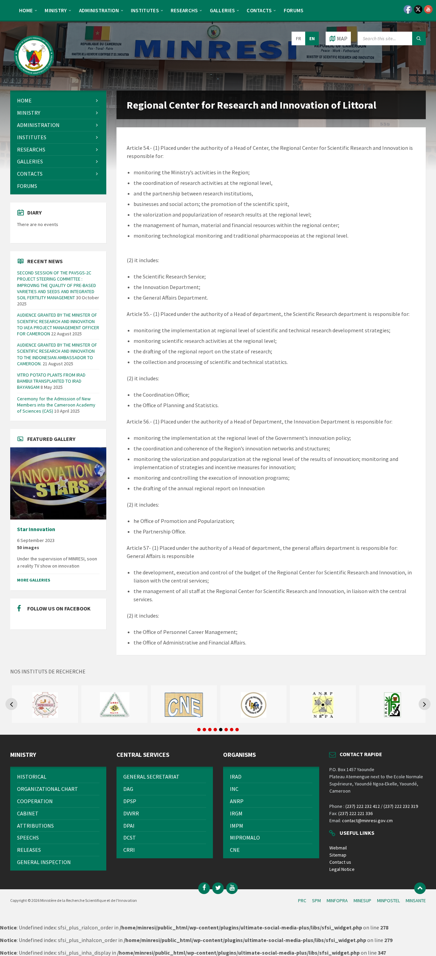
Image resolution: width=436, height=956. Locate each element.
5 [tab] (220, 729)
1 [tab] (199, 729)
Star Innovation (36, 529)
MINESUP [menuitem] (362, 900)
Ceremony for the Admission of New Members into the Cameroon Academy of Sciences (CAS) (56, 405)
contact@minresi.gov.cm (367, 820)
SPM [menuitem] (316, 900)
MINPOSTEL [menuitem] (388, 900)
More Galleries (33, 580)
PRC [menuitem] (302, 900)
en (312, 38)
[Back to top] (420, 888)
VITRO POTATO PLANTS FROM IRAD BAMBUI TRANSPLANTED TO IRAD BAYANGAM (51, 381)
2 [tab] (204, 729)
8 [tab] (237, 729)
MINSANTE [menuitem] (416, 900)
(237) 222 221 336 (355, 813)
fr (298, 38)
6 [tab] (226, 729)
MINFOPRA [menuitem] (337, 900)
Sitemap (337, 855)
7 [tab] (231, 729)
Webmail (338, 848)
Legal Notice (342, 869)
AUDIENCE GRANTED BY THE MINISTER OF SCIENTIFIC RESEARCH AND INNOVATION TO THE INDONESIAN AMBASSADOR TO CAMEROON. (57, 354)
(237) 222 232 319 (401, 806)
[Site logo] (34, 77)
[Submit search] (419, 38)
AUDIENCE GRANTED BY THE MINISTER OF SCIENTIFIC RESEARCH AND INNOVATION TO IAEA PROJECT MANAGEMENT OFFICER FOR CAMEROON (58, 324)
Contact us (340, 862)
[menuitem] (26, 10)
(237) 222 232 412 (362, 806)
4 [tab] (215, 729)
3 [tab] (210, 729)
